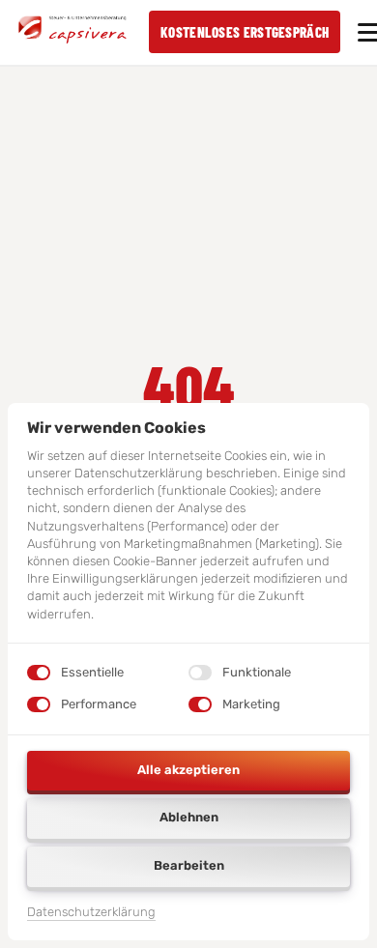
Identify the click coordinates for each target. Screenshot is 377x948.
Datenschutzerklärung (91, 913)
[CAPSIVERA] (72, 32)
